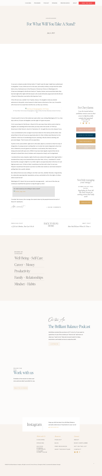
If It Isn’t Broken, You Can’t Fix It (23, 226)
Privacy (35, 464)
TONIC (44, 464)
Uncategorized (51, 18)
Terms (32, 464)
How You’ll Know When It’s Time (78, 226)
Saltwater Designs (57, 464)
